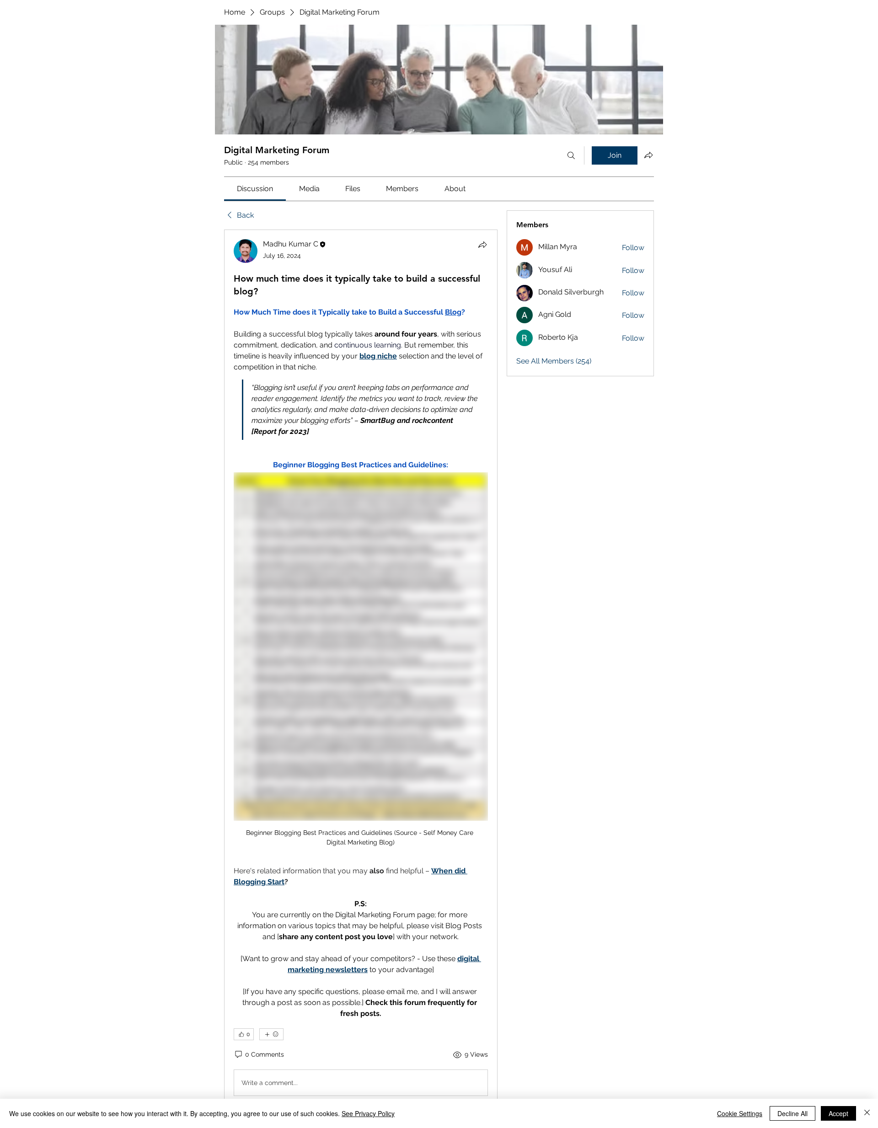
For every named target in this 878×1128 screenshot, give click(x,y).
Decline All (792, 1113)
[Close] (867, 1113)
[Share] (482, 244)
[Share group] (648, 155)
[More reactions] (271, 1034)
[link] (255, 188)
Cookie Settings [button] (739, 1113)
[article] (361, 669)
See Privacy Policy (368, 1113)
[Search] (571, 155)
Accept (838, 1113)
